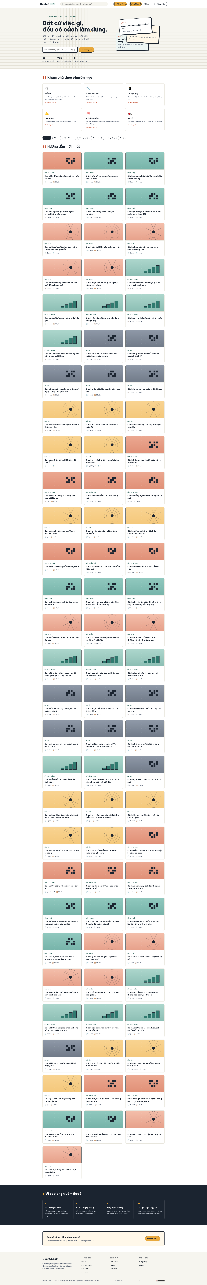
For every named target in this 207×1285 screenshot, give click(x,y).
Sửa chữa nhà (87, 1265)
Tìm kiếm (113, 1269)
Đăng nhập (161, 4)
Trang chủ (114, 1262)
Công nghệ (85, 1269)
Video (146, 4)
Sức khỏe (85, 1272)
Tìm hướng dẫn (86, 50)
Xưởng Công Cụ (136, 4)
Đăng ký (142, 1265)
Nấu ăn (84, 1262)
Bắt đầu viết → (152, 1239)
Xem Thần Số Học (120, 4)
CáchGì (47, 4)
